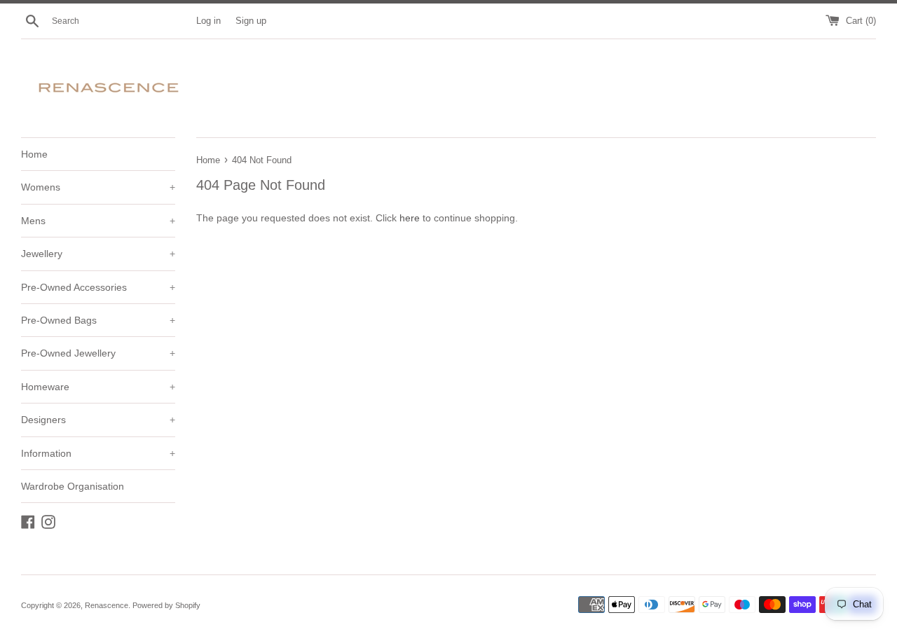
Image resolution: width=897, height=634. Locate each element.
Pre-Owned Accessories (98, 287)
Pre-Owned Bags (98, 320)
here (409, 217)
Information (98, 453)
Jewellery (98, 253)
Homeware (98, 386)
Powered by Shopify (166, 605)
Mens (98, 220)
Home (34, 154)
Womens (98, 187)
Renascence (106, 605)
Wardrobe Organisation (72, 486)
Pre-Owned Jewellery (98, 353)
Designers (98, 419)
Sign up (250, 21)
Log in (208, 21)
